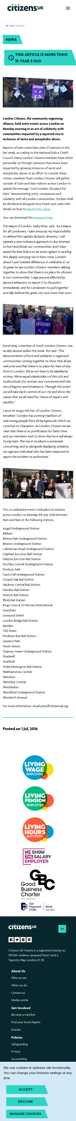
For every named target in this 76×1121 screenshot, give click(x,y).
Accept (26, 1089)
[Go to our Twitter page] (17, 939)
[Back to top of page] (62, 929)
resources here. (43, 217)
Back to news (16, 25)
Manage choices (25, 1114)
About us (18, 971)
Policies (16, 1037)
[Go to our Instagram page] (23, 939)
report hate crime (38, 209)
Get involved (20, 1008)
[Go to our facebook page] (11, 939)
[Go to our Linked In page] (29, 939)
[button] (68, 8)
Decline (25, 1101)
